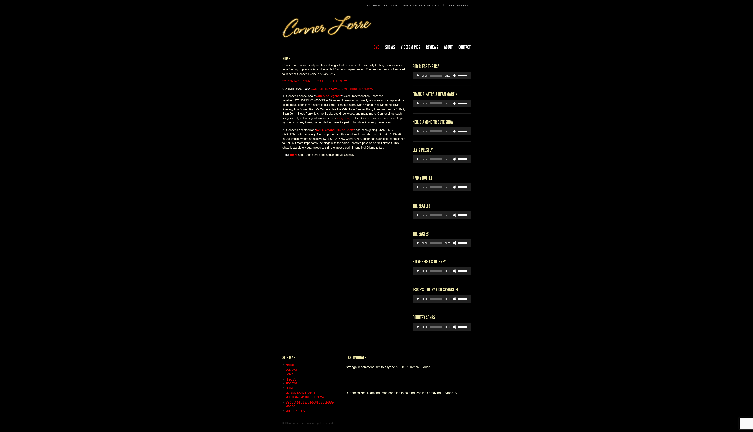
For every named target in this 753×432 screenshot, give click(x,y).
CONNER (308, 81)
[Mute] (455, 76)
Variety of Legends (328, 96)
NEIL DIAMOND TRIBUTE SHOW (382, 5)
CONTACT (464, 47)
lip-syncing (343, 118)
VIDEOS (290, 406)
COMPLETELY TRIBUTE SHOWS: (338, 88)
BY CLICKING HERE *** (331, 81)
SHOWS (390, 47)
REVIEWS (432, 47)
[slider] (463, 75)
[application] (442, 75)
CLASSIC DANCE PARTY (458, 5)
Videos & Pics (410, 47)
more (293, 154)
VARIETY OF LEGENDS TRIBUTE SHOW (421, 5)
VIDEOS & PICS (295, 411)
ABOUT (448, 47)
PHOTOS (291, 378)
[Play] (418, 76)
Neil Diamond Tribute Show (335, 130)
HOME (375, 47)
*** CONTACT (291, 81)
